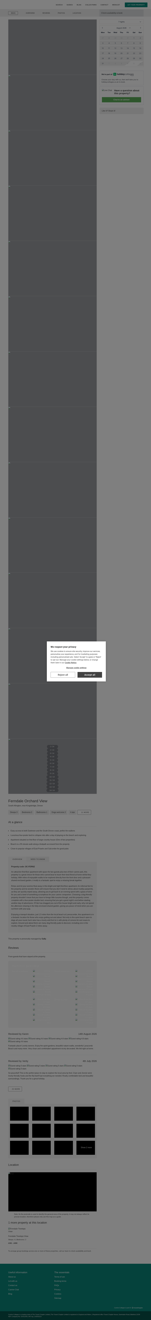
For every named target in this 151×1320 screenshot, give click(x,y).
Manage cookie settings (76, 668)
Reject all (63, 674)
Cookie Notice (70, 663)
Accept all (89, 674)
